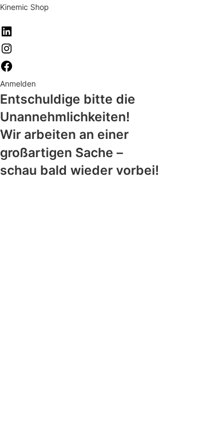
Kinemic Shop (24, 7)
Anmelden (18, 83)
